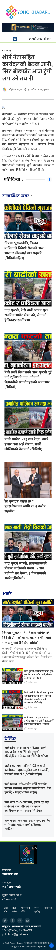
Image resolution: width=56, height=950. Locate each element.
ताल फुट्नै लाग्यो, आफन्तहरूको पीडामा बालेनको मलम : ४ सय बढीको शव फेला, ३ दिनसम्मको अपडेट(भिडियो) (25, 571)
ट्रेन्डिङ (10, 738)
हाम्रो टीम (6, 909)
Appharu (42, 947)
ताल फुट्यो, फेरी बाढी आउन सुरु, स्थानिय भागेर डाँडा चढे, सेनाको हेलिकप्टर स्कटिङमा (26, 315)
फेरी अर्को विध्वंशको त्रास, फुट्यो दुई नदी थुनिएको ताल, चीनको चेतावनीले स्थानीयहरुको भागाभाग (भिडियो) (28, 379)
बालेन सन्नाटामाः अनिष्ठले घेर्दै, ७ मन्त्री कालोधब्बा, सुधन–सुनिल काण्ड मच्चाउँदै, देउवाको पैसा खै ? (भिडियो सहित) (26, 770)
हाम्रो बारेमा (14, 909)
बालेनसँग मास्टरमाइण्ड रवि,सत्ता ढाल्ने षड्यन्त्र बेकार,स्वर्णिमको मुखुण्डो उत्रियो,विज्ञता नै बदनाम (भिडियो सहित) (26, 752)
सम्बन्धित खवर (15, 196)
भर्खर (7, 593)
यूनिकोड (48, 908)
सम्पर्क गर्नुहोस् (37, 909)
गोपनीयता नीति (25, 909)
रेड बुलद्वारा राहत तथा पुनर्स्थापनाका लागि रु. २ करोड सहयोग (25, 506)
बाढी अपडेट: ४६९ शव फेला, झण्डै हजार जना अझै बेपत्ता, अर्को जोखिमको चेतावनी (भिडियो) (26, 444)
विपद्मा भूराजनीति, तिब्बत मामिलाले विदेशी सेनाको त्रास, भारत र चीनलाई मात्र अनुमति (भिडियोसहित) (24, 250)
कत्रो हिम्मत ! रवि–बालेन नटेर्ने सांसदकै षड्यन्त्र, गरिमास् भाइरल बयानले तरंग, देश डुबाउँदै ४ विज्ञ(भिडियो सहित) (27, 788)
